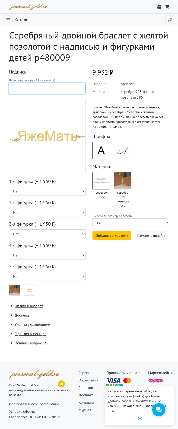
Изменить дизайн (151, 235)
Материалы (103, 166)
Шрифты (101, 136)
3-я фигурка (32, 224)
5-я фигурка (32, 267)
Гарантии (86, 387)
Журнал (85, 409)
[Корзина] (167, 6)
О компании (89, 380)
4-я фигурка (32, 245)
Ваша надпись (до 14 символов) (32, 80)
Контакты (86, 402)
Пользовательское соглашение (34, 404)
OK (139, 418)
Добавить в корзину (111, 235)
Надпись (17, 72)
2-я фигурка (32, 203)
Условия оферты (22, 411)
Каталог (22, 20)
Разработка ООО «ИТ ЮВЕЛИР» (34, 417)
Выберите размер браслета (112, 216)
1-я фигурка (32, 181)
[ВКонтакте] (61, 383)
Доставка (86, 395)
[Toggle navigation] (8, 20)
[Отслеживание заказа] (159, 6)
